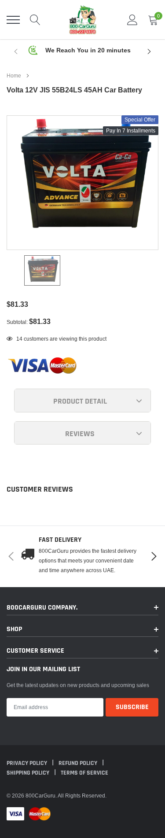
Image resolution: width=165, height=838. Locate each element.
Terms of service (84, 773)
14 (19, 338)
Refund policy (79, 763)
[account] (132, 19)
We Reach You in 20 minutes (88, 50)
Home (14, 75)
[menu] (13, 19)
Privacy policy (27, 763)
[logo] (82, 19)
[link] (42, 270)
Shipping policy (29, 773)
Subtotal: (17, 322)
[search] (35, 20)
